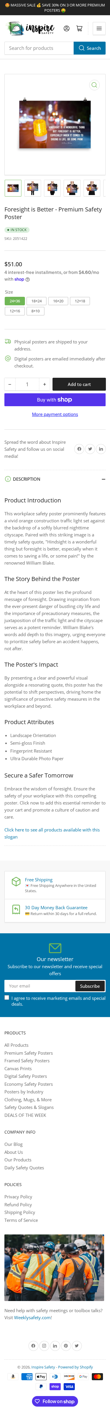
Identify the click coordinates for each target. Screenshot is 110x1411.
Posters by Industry (23, 1092)
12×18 (80, 301)
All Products (16, 1045)
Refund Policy (18, 1204)
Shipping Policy (19, 1212)
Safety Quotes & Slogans (29, 1107)
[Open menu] (99, 28)
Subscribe (90, 986)
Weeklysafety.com (32, 1317)
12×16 (15, 311)
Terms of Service (21, 1220)
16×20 (58, 301)
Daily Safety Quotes (24, 1168)
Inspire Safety (43, 1367)
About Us (13, 1152)
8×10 (35, 311)
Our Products (17, 1160)
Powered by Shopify (75, 1367)
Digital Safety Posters (25, 1076)
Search (94, 48)
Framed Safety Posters (27, 1060)
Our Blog (13, 1144)
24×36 (15, 301)
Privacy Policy (18, 1197)
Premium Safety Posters (28, 1053)
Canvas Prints (18, 1068)
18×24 (36, 301)
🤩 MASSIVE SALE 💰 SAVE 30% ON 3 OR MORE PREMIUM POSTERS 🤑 (55, 7)
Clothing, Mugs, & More (28, 1099)
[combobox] (55, 48)
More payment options (55, 414)
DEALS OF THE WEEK (25, 1115)
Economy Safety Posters (28, 1084)
